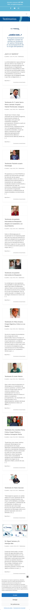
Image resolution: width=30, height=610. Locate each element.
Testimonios (21, 61)
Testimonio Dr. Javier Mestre (13, 381)
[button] (27, 577)
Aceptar (15, 595)
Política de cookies (8, 608)
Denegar (15, 599)
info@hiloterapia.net (17, 4)
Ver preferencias (15, 604)
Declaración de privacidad (19, 608)
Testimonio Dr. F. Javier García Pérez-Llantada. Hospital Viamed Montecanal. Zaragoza (14, 109)
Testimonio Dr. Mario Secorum (14, 492)
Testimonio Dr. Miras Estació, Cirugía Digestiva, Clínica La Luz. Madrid (15, 328)
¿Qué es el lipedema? (11, 58)
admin (7, 61)
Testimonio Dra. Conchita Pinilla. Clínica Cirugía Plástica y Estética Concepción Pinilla (15, 436)
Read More (7, 85)
